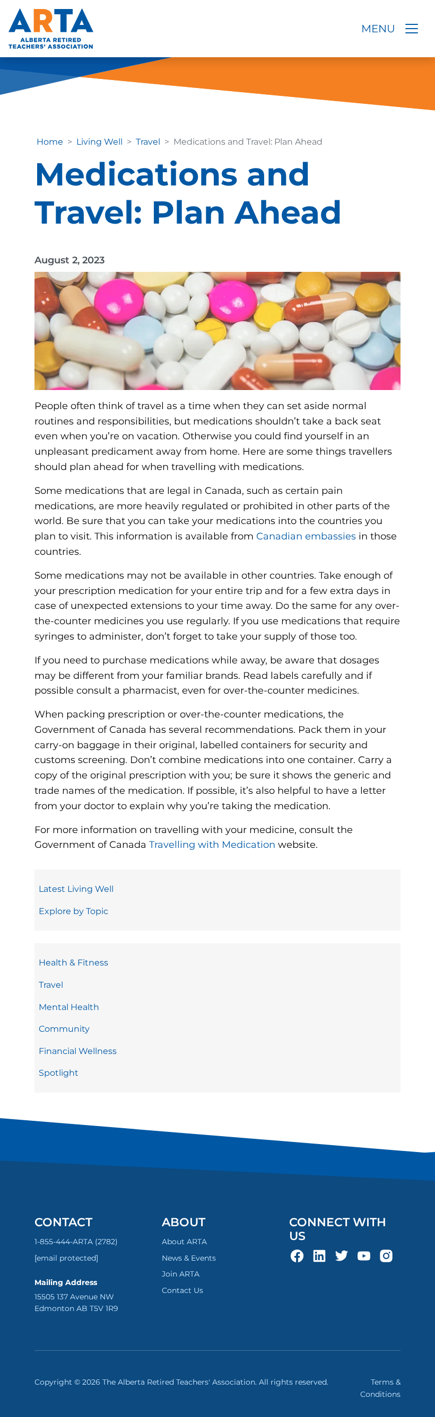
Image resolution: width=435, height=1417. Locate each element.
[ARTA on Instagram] (386, 1255)
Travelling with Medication (213, 845)
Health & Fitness (73, 963)
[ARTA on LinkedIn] (319, 1255)
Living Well (99, 142)
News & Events (189, 1258)
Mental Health (69, 1007)
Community (64, 1029)
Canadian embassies (306, 536)
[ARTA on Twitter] (342, 1255)
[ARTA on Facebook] (297, 1255)
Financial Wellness (78, 1051)
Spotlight (59, 1073)
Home (50, 142)
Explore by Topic (73, 911)
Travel (148, 142)
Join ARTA (180, 1274)
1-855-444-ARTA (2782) (76, 1241)
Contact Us (182, 1290)
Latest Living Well (76, 889)
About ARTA (184, 1241)
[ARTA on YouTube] (364, 1255)
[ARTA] (50, 28)
